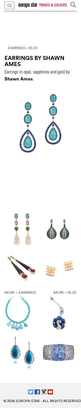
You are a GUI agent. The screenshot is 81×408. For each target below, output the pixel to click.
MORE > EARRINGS (20, 292)
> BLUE (32, 48)
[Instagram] (44, 391)
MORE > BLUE (65, 292)
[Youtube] (50, 391)
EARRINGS (16, 48)
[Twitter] (31, 391)
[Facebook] (37, 391)
